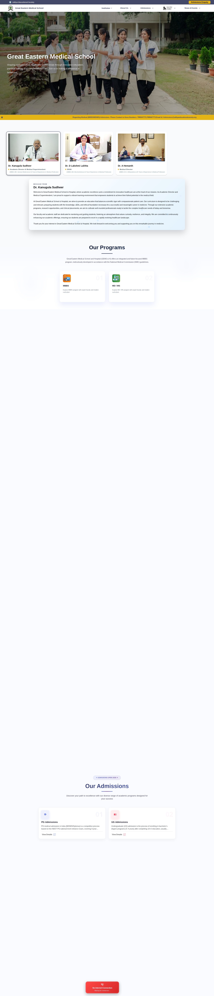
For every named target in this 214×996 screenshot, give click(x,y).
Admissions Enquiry (199, 2)
